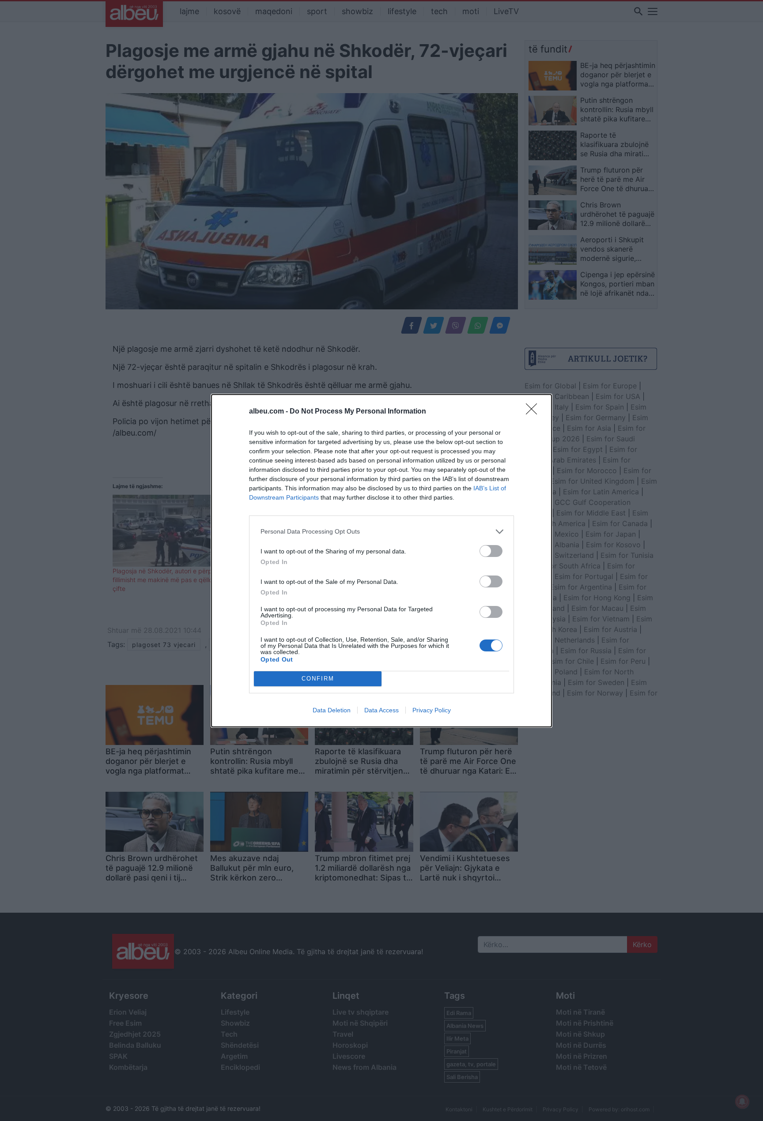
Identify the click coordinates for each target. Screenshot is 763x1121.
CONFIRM (318, 678)
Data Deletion (332, 710)
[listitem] (381, 531)
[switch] (491, 551)
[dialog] (381, 561)
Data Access (381, 710)
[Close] (534, 411)
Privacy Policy (431, 710)
